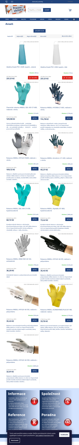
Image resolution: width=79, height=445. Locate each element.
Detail (35, 118)
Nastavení (14, 440)
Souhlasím (64, 435)
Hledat (47, 10)
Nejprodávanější (31, 36)
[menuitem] (7, 19)
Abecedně (43, 36)
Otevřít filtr (39, 31)
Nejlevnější (20, 36)
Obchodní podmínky (37, 2)
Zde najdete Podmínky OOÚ (44, 435)
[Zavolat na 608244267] (8, 1)
